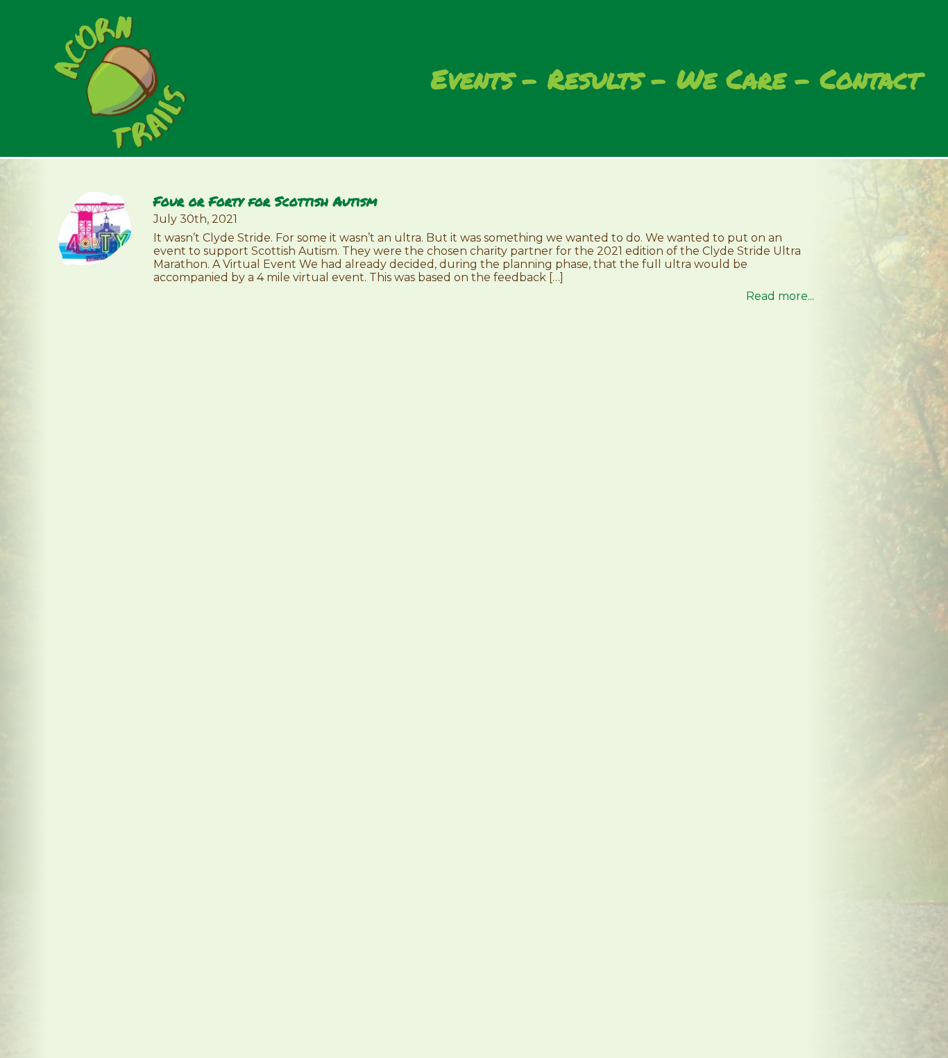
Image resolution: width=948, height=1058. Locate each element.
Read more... (780, 296)
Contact (870, 79)
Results (595, 79)
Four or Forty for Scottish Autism (265, 201)
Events (472, 79)
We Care (731, 79)
